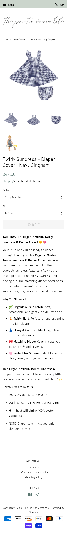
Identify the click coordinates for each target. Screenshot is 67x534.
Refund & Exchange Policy (33, 472)
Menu (10, 4)
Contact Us (33, 467)
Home (5, 39)
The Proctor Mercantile (37, 508)
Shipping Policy (33, 477)
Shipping (8, 181)
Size (5, 206)
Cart (62, 4)
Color (6, 190)
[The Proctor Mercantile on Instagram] (37, 495)
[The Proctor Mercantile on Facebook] (30, 495)
